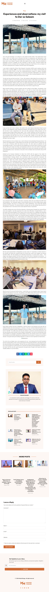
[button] (17, 354)
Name (5, 526)
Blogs (24, 10)
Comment (6, 508)
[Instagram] (22, 587)
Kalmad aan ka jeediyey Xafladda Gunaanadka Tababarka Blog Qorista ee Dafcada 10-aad (18, 432)
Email (5, 531)
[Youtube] (28, 587)
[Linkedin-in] (26, 587)
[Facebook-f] (20, 587)
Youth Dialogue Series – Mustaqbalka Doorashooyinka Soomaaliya (17, 417)
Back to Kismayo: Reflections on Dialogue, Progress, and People (6, 481)
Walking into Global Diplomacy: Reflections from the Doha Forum (36, 431)
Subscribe (25, 569)
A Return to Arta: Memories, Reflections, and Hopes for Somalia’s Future (18, 441)
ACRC (15, 69)
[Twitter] (24, 587)
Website (5, 537)
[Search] (38, 362)
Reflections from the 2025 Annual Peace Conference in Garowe (36, 441)
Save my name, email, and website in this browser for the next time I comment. (22, 543)
